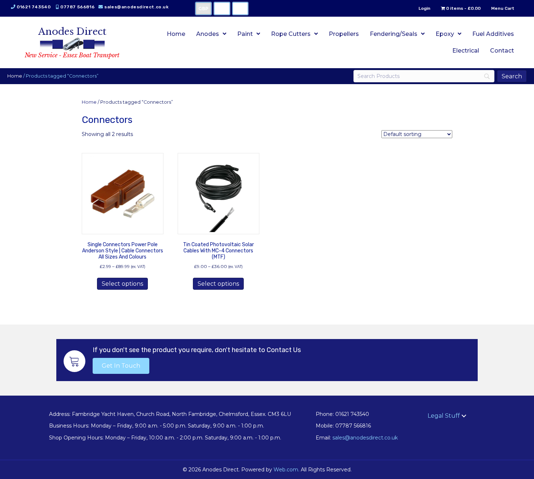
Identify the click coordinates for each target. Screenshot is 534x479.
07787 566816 (77, 6)
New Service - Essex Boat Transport (72, 55)
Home (14, 76)
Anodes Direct (72, 31)
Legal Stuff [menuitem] (444, 415)
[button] (121, 366)
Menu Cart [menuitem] (502, 8)
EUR (240, 8)
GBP (203, 8)
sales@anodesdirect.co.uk (136, 6)
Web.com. (286, 469)
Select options (122, 283)
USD (222, 8)
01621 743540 (33, 6)
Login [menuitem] (424, 8)
